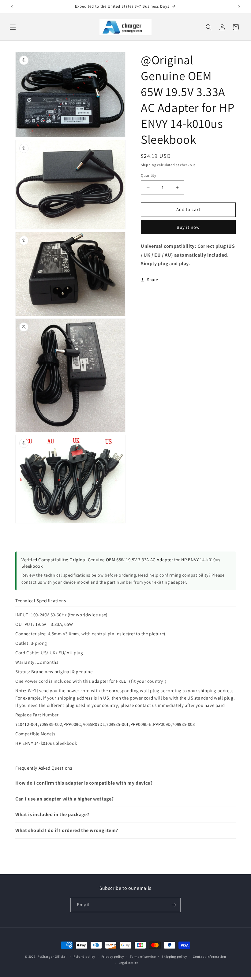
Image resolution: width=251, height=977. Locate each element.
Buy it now (188, 227)
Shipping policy (174, 956)
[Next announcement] (239, 6)
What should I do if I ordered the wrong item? (66, 830)
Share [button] (152, 279)
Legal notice (128, 962)
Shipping (148, 164)
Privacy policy (112, 956)
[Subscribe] (173, 905)
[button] (13, 27)
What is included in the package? (52, 814)
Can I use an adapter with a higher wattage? (64, 799)
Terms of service (142, 956)
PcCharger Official (52, 956)
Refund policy (84, 956)
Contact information (209, 956)
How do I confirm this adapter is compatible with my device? (83, 783)
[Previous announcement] (12, 6)
